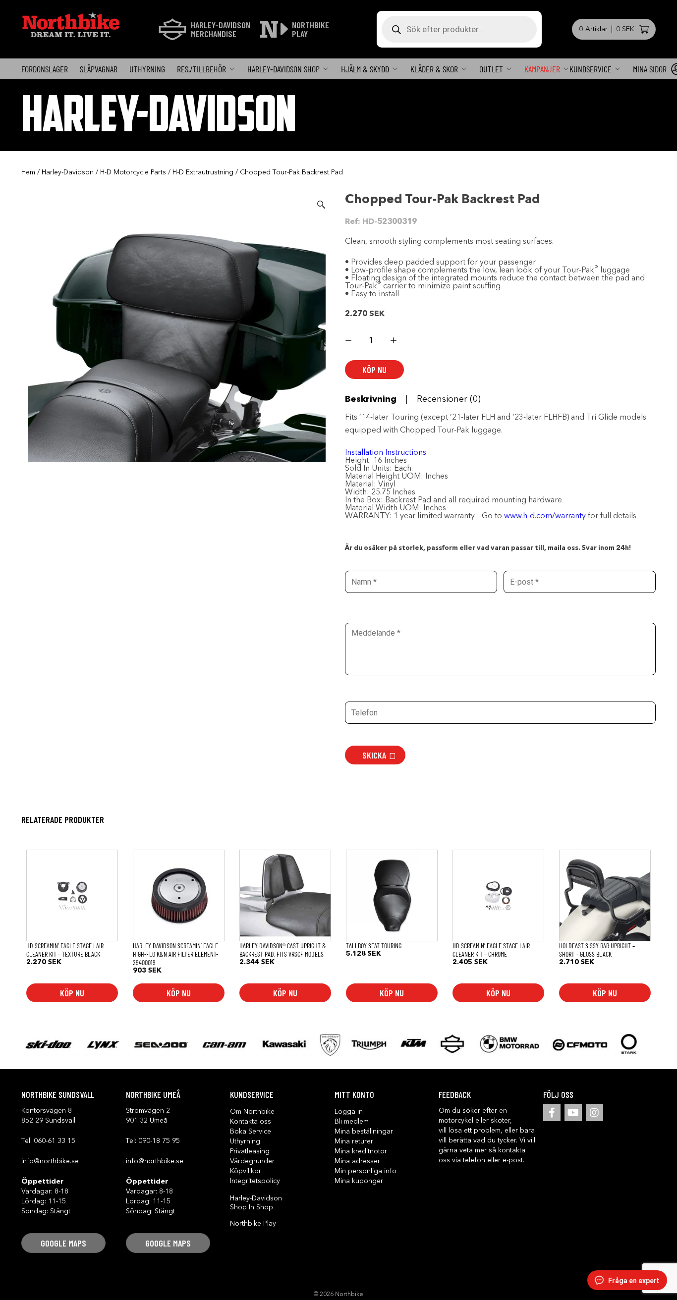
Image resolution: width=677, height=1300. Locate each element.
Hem (28, 172)
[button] (321, 205)
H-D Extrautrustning (202, 172)
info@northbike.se (50, 1161)
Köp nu (374, 369)
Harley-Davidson (68, 172)
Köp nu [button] (72, 992)
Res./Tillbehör (201, 68)
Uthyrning (147, 68)
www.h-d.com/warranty (546, 516)
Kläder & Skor (434, 68)
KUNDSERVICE (590, 68)
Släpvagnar (98, 68)
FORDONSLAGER (44, 68)
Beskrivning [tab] (370, 399)
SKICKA (374, 755)
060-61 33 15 (54, 1141)
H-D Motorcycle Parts (133, 172)
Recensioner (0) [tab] (449, 399)
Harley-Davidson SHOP (283, 68)
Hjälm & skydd (365, 68)
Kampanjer (542, 68)
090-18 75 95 (159, 1141)
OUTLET (491, 68)
